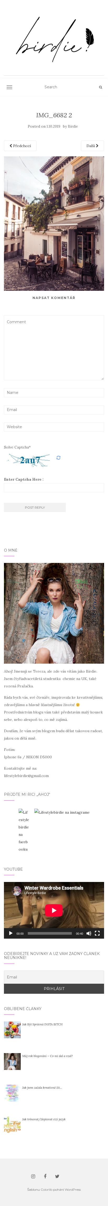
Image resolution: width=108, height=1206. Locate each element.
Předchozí (21, 145)
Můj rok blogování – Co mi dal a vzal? (47, 1056)
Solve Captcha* (17, 447)
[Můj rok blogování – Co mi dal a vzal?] (12, 1061)
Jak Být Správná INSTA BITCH (42, 1024)
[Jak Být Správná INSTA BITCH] (12, 1029)
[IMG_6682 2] (54, 223)
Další (91, 145)
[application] (54, 910)
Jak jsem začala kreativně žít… (42, 1087)
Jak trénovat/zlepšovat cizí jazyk (44, 1119)
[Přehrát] (10, 933)
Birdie (73, 126)
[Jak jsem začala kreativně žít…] (12, 1093)
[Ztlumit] (88, 933)
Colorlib (46, 1189)
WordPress (73, 1189)
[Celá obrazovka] (97, 933)
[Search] (100, 87)
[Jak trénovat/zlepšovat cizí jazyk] (12, 1124)
